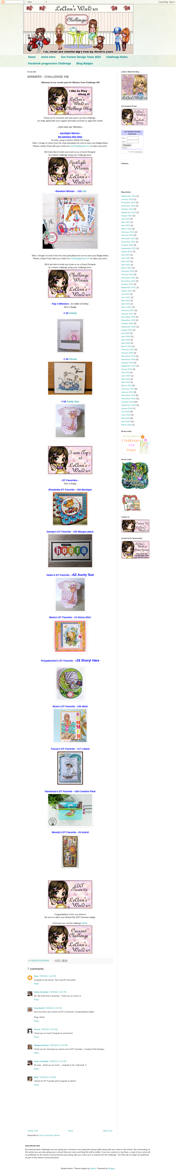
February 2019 (127, 389)
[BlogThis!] (58, 960)
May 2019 (125, 379)
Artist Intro (48, 56)
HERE (84, 923)
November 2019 (128, 359)
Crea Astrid (39, 1008)
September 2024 (128, 196)
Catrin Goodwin (41, 992)
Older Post (107, 1131)
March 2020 (126, 346)
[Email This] (55, 960)
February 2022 (127, 271)
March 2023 (126, 229)
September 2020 (128, 327)
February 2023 (127, 232)
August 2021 (126, 291)
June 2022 (125, 258)
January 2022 (127, 274)
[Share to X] (61, 960)
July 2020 (125, 333)
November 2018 (128, 398)
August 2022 (126, 251)
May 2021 (125, 300)
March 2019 (126, 385)
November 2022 (128, 242)
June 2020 (125, 336)
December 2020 (128, 317)
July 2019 (125, 372)
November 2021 (128, 281)
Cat (84, 191)
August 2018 (126, 408)
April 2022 (125, 265)
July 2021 (125, 294)
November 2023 (128, 206)
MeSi (36, 1077)
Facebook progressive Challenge (49, 63)
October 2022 (127, 245)
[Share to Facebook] (63, 960)
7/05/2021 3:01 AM (49, 1029)
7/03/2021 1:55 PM (58, 992)
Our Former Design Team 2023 (81, 56)
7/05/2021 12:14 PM (59, 1045)
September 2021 (128, 287)
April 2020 (125, 343)
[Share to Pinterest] (66, 960)
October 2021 (127, 284)
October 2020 (127, 323)
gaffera (93, 1168)
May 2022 (125, 261)
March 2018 (126, 425)
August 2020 (126, 330)
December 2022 (128, 238)
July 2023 (125, 219)
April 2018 (125, 421)
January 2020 (127, 353)
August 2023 (126, 216)
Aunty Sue (73, 401)
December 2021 (128, 278)
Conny (73, 313)
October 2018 (127, 402)
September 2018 (128, 405)
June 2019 (125, 376)
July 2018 (125, 411)
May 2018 (125, 418)
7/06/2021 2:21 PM (58, 1061)
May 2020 (125, 340)
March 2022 (126, 268)
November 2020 (128, 320)
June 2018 (125, 415)
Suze (36, 976)
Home (32, 56)
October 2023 (127, 209)
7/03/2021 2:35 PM (53, 1008)
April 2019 (125, 382)
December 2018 (128, 395)
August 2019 (126, 369)
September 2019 (128, 366)
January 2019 (127, 392)
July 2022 (125, 255)
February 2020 (127, 349)
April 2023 (125, 225)
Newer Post (33, 1131)
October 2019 (127, 363)
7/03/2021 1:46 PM (47, 976)
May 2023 (125, 222)
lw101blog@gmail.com (79, 146)
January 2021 (127, 314)
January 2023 (127, 235)
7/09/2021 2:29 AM (47, 1077)
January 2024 (127, 199)
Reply (36, 983)
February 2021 (127, 310)
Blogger (111, 1168)
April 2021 (125, 304)
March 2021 (126, 307)
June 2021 (125, 297)
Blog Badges (84, 63)
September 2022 (128, 248)
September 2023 (128, 212)
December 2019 (128, 356)
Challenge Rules (117, 56)
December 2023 (128, 202)
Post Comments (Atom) (49, 1135)
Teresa (73, 359)
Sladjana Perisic (41, 1045)
